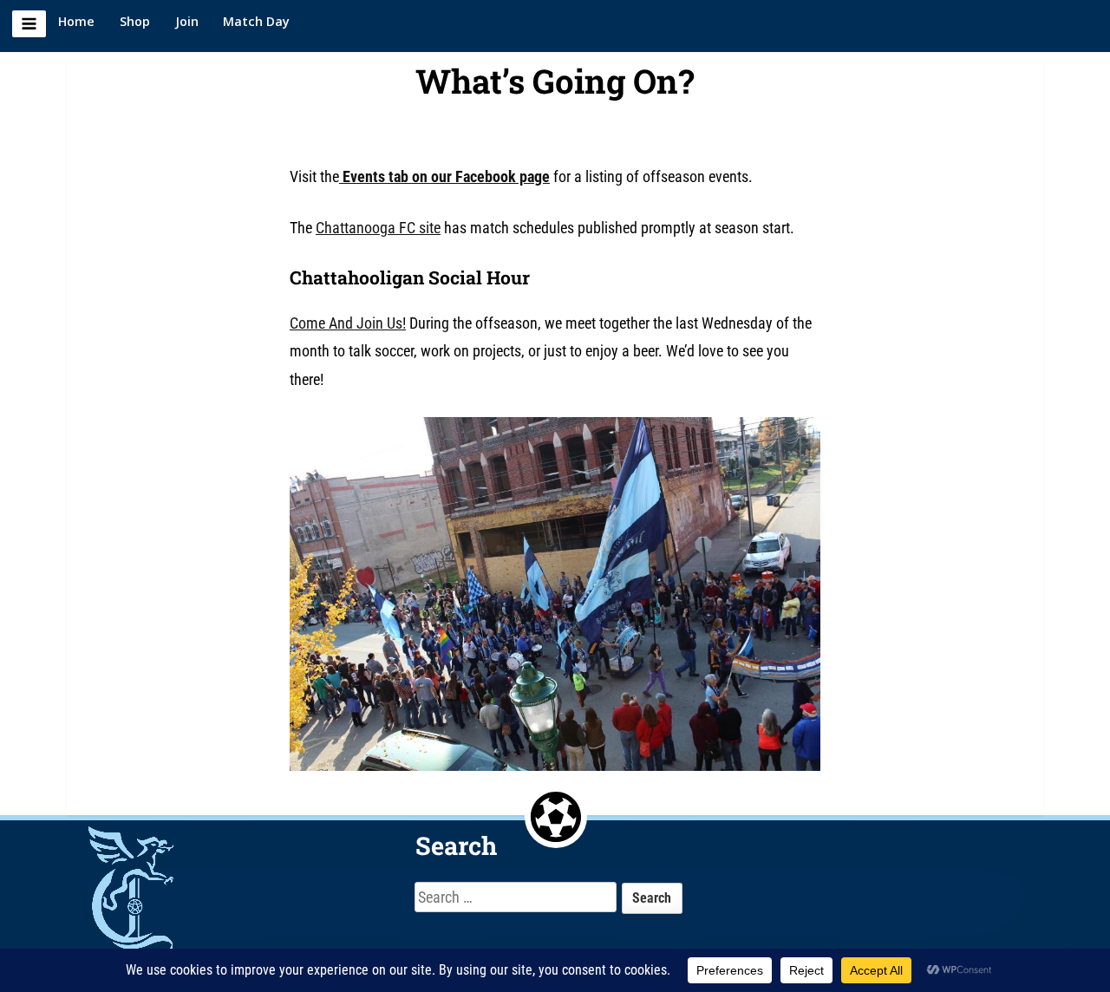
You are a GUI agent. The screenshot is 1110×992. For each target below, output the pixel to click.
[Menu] (28, 23)
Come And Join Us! (348, 323)
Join (187, 21)
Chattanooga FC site (378, 228)
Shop (135, 21)
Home (76, 21)
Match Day (256, 21)
